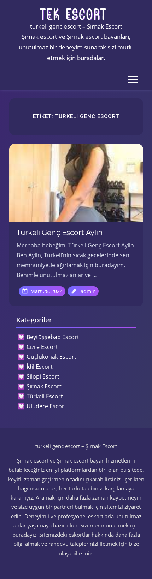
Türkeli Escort (45, 396)
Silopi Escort (43, 376)
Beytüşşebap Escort (53, 337)
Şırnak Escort (44, 386)
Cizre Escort (42, 347)
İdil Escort (40, 366)
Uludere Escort (46, 406)
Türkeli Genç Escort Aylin (60, 232)
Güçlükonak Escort (51, 357)
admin (88, 291)
